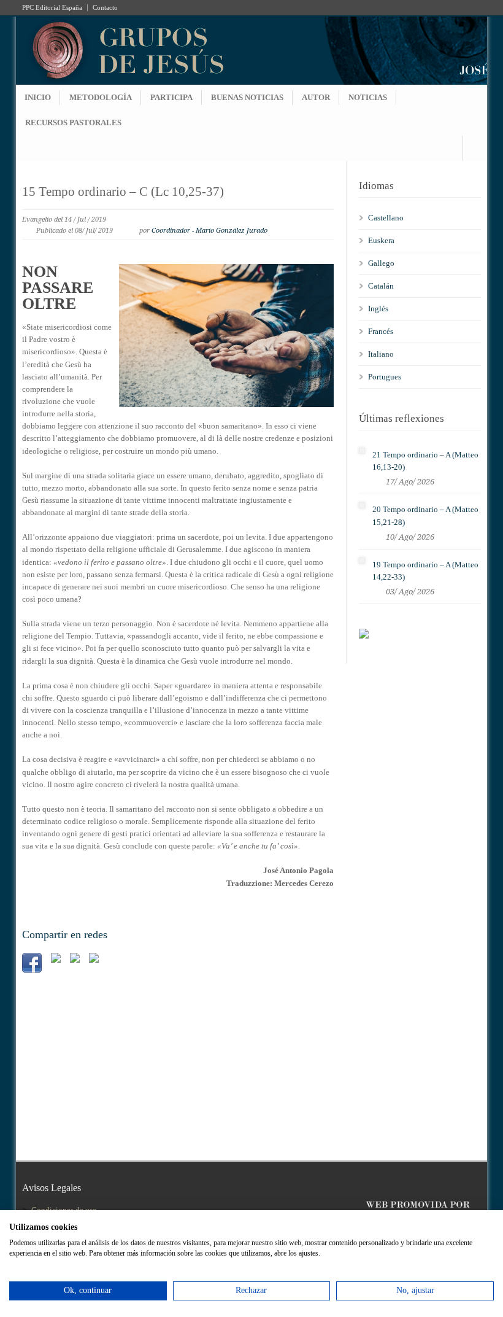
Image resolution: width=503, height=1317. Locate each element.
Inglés (378, 308)
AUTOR (316, 97)
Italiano (381, 354)
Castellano (386, 217)
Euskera (381, 240)
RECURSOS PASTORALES (73, 122)
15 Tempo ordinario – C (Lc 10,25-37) (123, 191)
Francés (380, 331)
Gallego (381, 263)
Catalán (381, 285)
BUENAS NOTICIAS (247, 97)
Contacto (105, 7)
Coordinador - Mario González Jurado (209, 231)
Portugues (384, 376)
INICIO (38, 97)
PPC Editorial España (52, 7)
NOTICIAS (367, 97)
